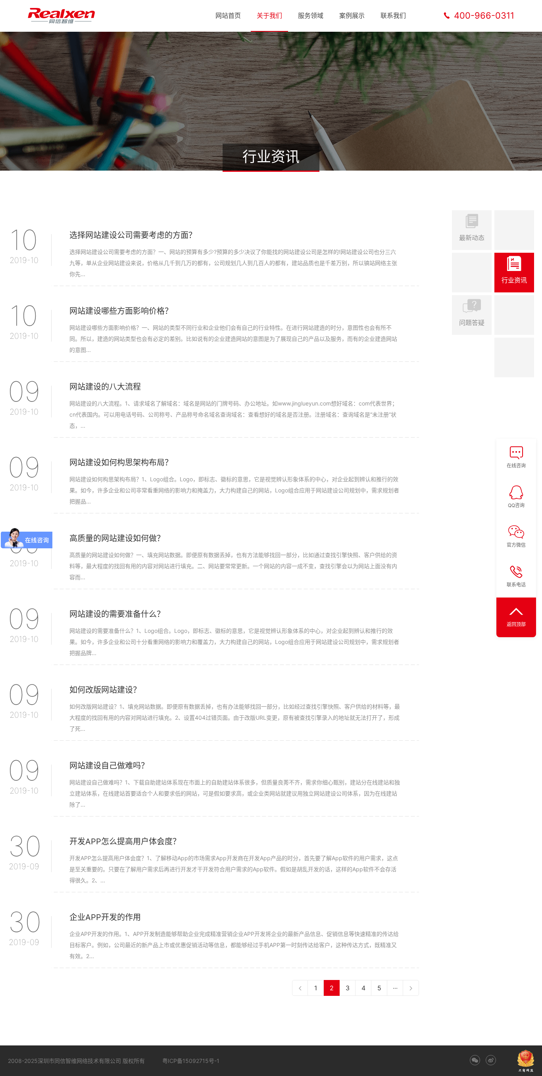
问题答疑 (471, 323)
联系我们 (393, 15)
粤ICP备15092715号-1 (190, 1060)
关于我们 (269, 15)
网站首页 (228, 15)
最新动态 (471, 238)
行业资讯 (514, 280)
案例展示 (352, 15)
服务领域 (310, 15)
